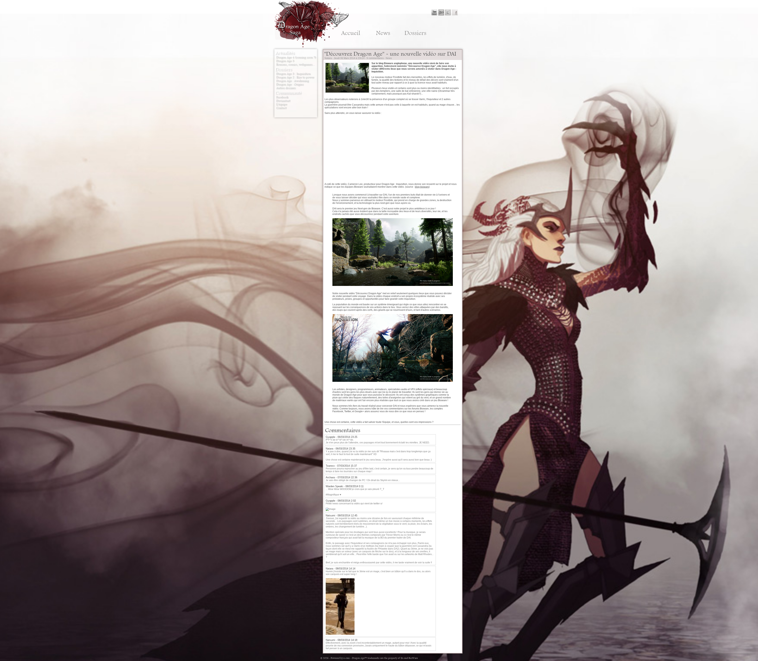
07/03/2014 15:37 (347, 465)
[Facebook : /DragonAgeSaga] (454, 12)
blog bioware (422, 186)
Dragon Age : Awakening (292, 80)
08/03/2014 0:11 (354, 486)
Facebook (282, 97)
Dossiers (415, 33)
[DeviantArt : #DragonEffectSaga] (441, 12)
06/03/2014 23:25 (347, 436)
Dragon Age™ (359, 658)
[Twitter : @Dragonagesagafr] (447, 12)
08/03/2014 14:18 (347, 640)
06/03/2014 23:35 (345, 448)
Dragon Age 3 (285, 61)
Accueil (350, 33)
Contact (281, 108)
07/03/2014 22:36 (347, 477)
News (383, 33)
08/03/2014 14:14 (345, 568)
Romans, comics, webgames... (295, 64)
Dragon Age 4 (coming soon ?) (296, 57)
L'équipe (281, 104)
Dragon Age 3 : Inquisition (293, 73)
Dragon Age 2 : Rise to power (295, 77)
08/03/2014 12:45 (347, 515)
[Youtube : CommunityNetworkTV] (434, 12)
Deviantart (283, 100)
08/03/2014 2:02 (347, 500)
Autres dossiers (286, 88)
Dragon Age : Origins (290, 84)
